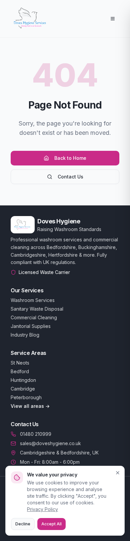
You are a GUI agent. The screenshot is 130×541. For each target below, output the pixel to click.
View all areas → (30, 406)
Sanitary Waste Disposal (37, 309)
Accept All (51, 523)
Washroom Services (33, 300)
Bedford (20, 371)
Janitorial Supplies (31, 326)
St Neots (20, 363)
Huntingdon (23, 380)
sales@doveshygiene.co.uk (50, 443)
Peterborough (26, 397)
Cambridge (23, 389)
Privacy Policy (42, 509)
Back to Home (70, 158)
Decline (22, 523)
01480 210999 (35, 434)
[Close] (117, 472)
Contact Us (70, 176)
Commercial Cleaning (34, 317)
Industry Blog (25, 335)
